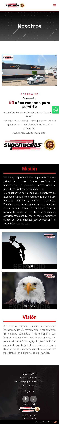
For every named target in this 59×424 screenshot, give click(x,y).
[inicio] (15, 5)
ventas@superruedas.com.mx (30, 381)
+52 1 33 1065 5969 (30, 377)
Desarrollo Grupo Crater (45, 422)
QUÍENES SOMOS (29, 385)
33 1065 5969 (30, 374)
